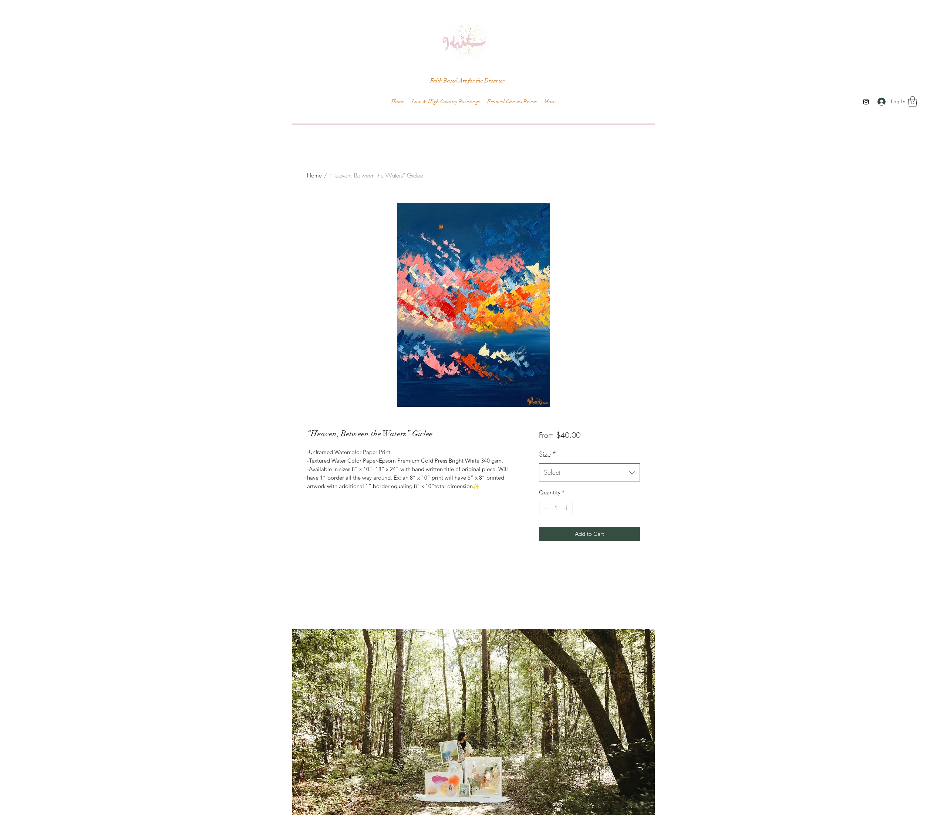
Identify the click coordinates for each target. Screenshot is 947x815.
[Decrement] (545, 508)
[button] (912, 101)
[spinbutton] (556, 508)
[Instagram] (866, 101)
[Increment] (567, 508)
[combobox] (589, 472)
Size (547, 454)
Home (314, 175)
